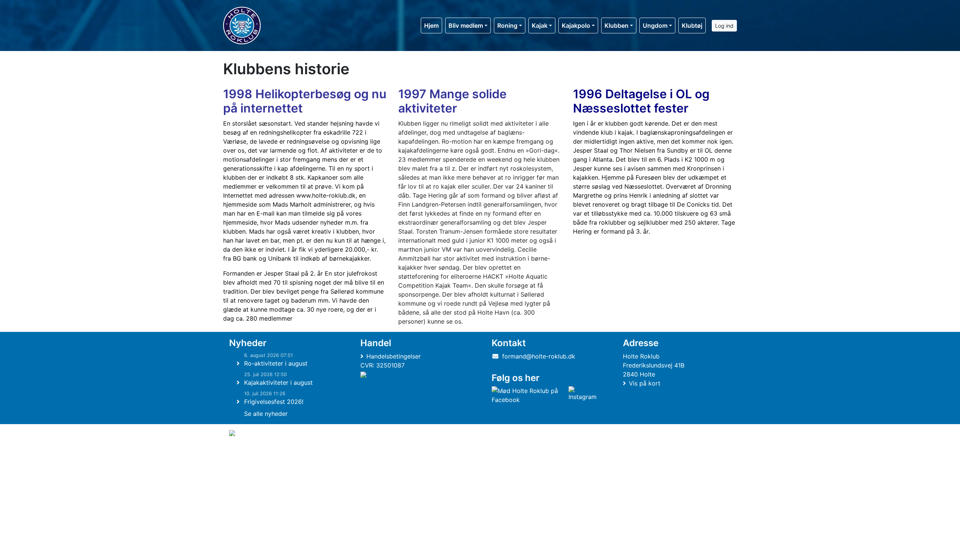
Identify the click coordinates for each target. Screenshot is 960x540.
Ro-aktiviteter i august (276, 363)
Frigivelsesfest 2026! (273, 401)
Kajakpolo (576, 25)
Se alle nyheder (266, 413)
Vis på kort (644, 383)
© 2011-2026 (244, 453)
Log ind (724, 25)
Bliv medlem (465, 25)
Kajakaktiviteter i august (278, 382)
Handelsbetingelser (393, 356)
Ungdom (655, 25)
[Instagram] (582, 395)
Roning (507, 25)
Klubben (616, 25)
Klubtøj (692, 25)
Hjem (431, 25)
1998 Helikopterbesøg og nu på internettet (304, 101)
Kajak (540, 25)
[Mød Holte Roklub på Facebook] (529, 395)
